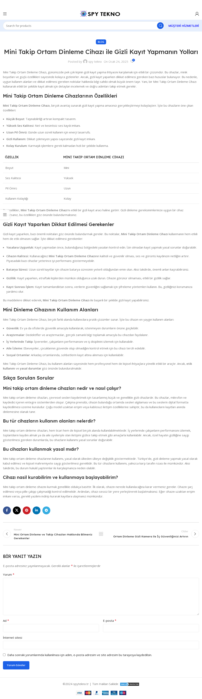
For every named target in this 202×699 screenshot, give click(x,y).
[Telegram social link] (46, 510)
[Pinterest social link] (27, 510)
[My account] (197, 14)
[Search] (160, 25)
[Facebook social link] (7, 510)
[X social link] (17, 510)
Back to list (101, 534)
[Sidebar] (5, 215)
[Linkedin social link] (36, 510)
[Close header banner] (197, 4)
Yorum (8, 574)
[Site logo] (101, 13)
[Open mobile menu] (5, 14)
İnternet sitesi (12, 637)
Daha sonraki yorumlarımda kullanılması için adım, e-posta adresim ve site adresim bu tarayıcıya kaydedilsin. (79, 655)
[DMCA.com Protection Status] (129, 684)
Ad (6, 620)
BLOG (101, 42)
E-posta (109, 620)
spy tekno (95, 61)
